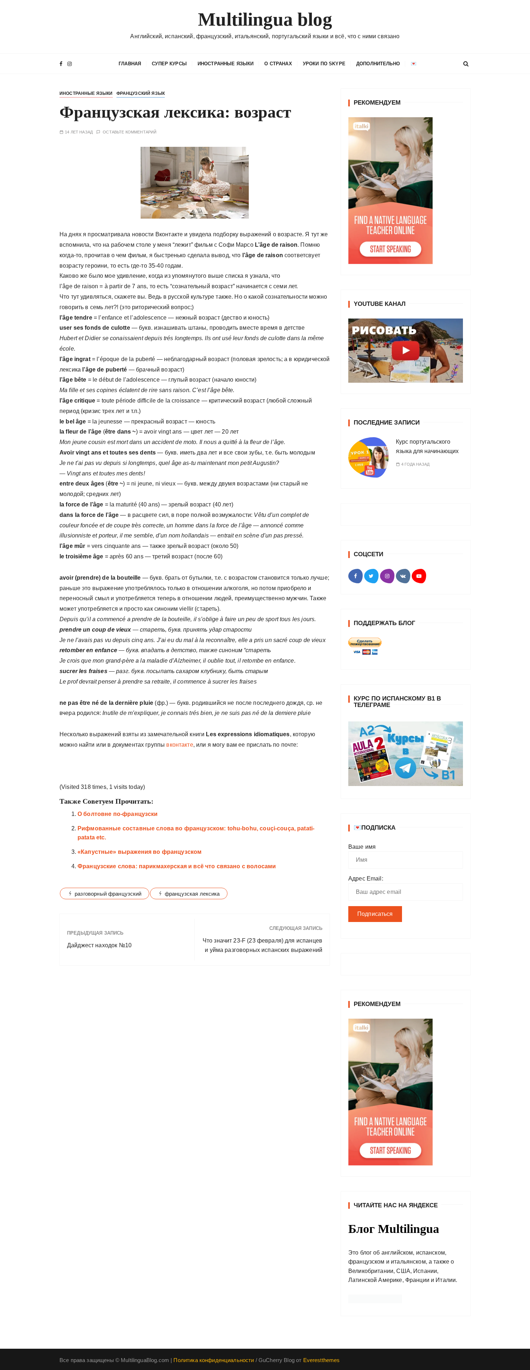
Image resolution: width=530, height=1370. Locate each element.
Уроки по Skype (324, 63)
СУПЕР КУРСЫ (169, 63)
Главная (130, 63)
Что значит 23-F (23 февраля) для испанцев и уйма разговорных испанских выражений (262, 945)
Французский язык (140, 93)
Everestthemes (321, 1360)
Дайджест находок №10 (99, 945)
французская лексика (192, 894)
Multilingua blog (265, 19)
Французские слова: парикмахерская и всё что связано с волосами (177, 866)
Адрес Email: (365, 878)
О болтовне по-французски (118, 814)
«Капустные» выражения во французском (140, 852)
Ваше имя (362, 847)
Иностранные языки (226, 63)
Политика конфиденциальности (213, 1360)
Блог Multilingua (393, 1228)
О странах (278, 63)
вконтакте (179, 745)
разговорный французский (108, 894)
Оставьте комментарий (129, 132)
